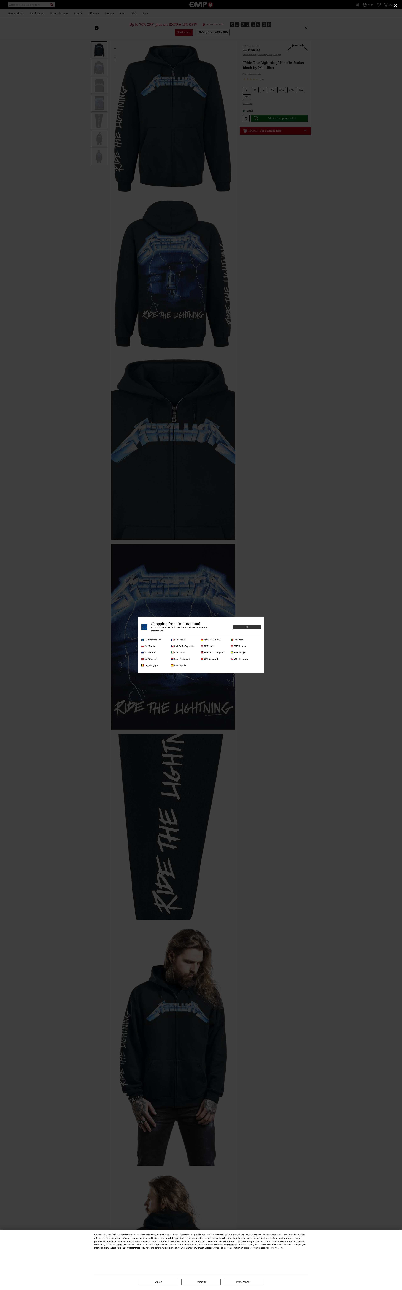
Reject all (201, 1282)
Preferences (243, 1282)
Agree (158, 1282)
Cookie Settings (211, 1247)
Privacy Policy (276, 1247)
